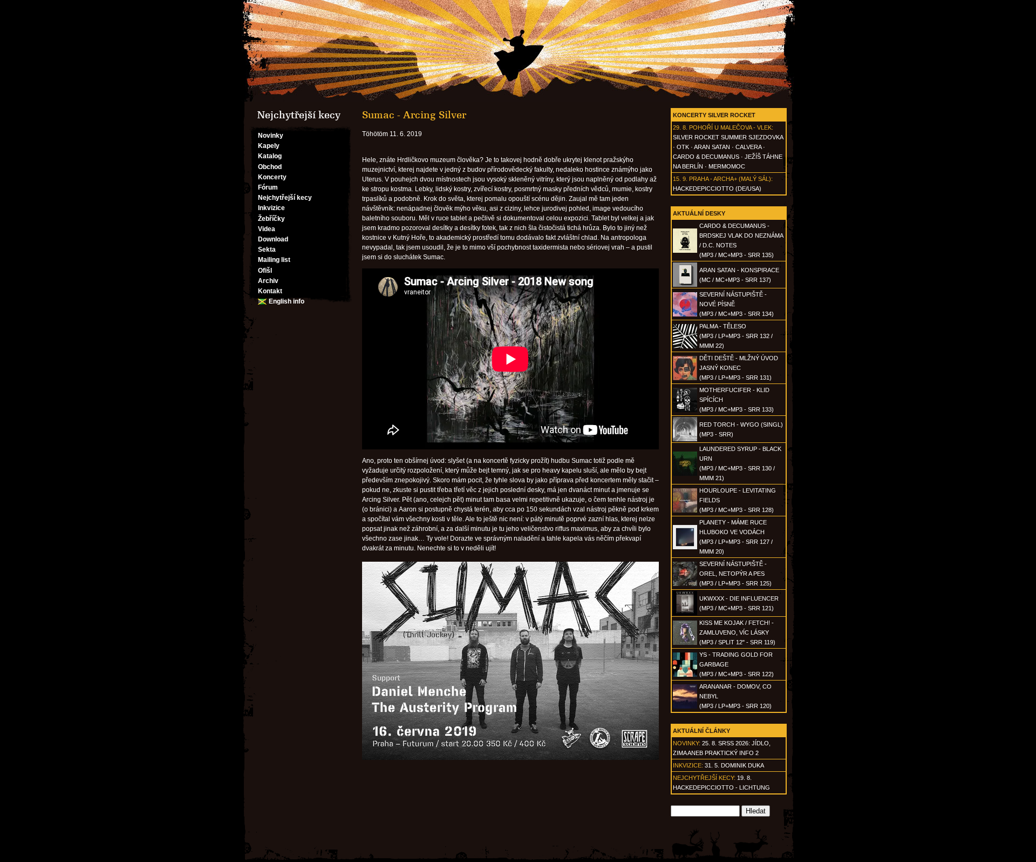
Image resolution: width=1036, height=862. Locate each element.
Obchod (270, 167)
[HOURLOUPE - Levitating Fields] (685, 510)
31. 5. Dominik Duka (734, 765)
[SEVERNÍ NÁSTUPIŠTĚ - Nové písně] (685, 314)
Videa (266, 229)
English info (286, 301)
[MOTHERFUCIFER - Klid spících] (685, 410)
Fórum (268, 187)
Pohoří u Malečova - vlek (730, 127)
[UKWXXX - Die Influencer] (685, 613)
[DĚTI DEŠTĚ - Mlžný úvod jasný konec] (685, 378)
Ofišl (265, 270)
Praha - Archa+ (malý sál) (730, 179)
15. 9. (680, 179)
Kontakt (270, 291)
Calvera (748, 147)
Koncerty (272, 177)
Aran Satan (712, 147)
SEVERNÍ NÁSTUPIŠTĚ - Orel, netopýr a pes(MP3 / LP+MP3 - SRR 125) (735, 574)
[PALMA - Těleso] (685, 346)
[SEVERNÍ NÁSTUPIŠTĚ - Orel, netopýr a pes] (685, 584)
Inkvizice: (688, 765)
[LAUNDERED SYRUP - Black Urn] (685, 473)
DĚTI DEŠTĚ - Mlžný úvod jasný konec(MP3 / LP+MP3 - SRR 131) (738, 368)
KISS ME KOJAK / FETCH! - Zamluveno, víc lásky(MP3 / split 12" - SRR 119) (737, 632)
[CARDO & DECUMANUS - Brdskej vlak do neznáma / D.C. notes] (685, 250)
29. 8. (680, 127)
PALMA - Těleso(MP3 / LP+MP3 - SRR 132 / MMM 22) (736, 336)
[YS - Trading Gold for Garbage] (685, 674)
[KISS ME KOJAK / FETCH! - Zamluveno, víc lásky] (685, 642)
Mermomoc (726, 166)
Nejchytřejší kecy (285, 197)
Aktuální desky (699, 213)
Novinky (270, 135)
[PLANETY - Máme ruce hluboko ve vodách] (685, 547)
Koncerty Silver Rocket (714, 115)
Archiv (268, 281)
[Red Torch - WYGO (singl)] (685, 439)
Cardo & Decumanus (706, 156)
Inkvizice (271, 208)
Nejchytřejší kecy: (704, 778)
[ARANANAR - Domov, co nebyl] (685, 706)
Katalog (270, 156)
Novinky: (686, 743)
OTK (683, 147)
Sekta (267, 249)
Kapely (269, 146)
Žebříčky (271, 219)
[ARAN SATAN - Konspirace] (685, 284)
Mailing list (274, 260)
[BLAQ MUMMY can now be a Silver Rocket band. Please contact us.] (518, 51)
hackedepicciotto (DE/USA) (717, 188)
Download (273, 239)
